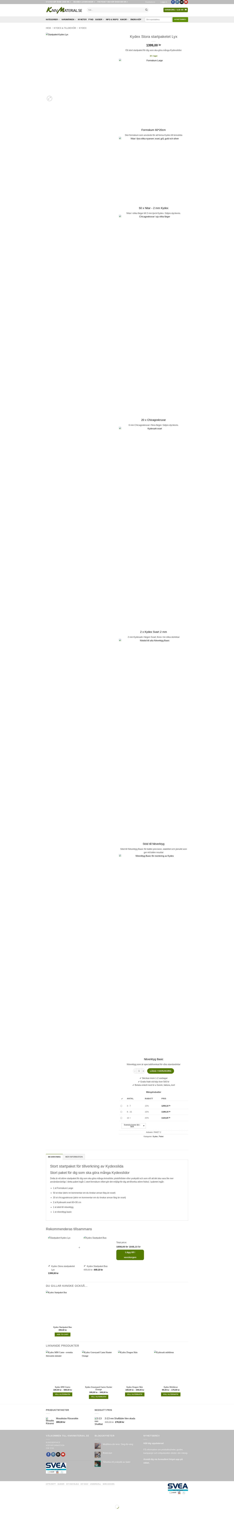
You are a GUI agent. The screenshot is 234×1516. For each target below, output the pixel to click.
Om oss (50, 1448)
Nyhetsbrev (180, 19)
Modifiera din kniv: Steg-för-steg (118, 1444)
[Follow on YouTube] (186, 2)
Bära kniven (109, 1484)
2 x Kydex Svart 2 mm (153, 631)
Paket (161, 1136)
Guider (98, 20)
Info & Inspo (112, 20)
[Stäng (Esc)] (26, 1500)
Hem (48, 28)
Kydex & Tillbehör (65, 28)
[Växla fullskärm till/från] (10, 1500)
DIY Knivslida (72, 1484)
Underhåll (95, 1484)
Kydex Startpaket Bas (62, 1327)
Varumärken (67, 20)
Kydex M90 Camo (62, 1387)
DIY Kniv (84, 1484)
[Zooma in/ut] (2, 1500)
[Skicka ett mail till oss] (182, 2)
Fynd (90, 20)
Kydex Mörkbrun (171, 1387)
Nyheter (82, 20)
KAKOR (123, 20)
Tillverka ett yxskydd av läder (116, 1462)
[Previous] (46, 1377)
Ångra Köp (135, 20)
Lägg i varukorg (160, 1071)
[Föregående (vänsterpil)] (2, 1511)
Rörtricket (107, 1453)
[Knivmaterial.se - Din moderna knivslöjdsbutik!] (64, 10)
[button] (164, 2)
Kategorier (52, 20)
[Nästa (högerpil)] (10, 1511)
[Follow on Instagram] (177, 2)
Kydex (83, 28)
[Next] (187, 1377)
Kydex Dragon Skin (134, 1387)
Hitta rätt (51, 1484)
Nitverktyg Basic (153, 1059)
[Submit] (146, 10)
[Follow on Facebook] (173, 2)
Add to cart (63, 1334)
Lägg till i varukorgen (130, 1254)
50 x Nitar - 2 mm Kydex (153, 208)
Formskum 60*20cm (153, 129)
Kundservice (150, 2)
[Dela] (18, 1500)
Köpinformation (55, 1445)
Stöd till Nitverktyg (153, 843)
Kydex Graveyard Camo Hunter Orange (98, 1388)
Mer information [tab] (74, 1157)
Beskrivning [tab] (54, 1157)
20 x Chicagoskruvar (153, 419)
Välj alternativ (62, 1394)
